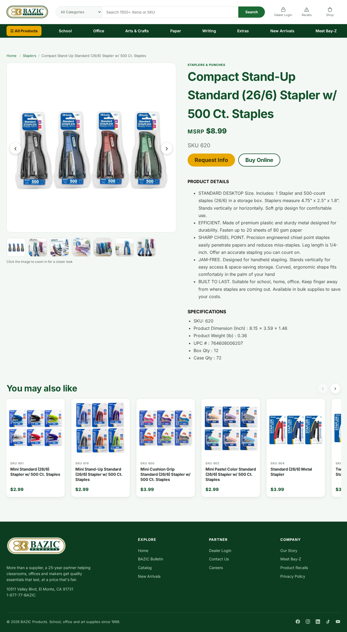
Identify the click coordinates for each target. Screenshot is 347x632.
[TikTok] (327, 621)
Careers (216, 567)
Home (12, 55)
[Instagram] (307, 621)
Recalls (307, 15)
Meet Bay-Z (326, 30)
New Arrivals (282, 30)
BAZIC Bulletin (150, 559)
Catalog (145, 567)
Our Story (288, 550)
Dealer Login (283, 15)
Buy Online (259, 160)
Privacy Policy (292, 576)
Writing (209, 30)
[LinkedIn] (317, 621)
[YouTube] (337, 621)
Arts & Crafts (137, 30)
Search (251, 12)
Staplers (29, 55)
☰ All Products (24, 30)
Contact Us (219, 559)
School (65, 30)
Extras (243, 30)
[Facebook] (297, 621)
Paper (175, 30)
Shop (330, 15)
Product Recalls (294, 567)
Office (98, 30)
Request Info (211, 160)
